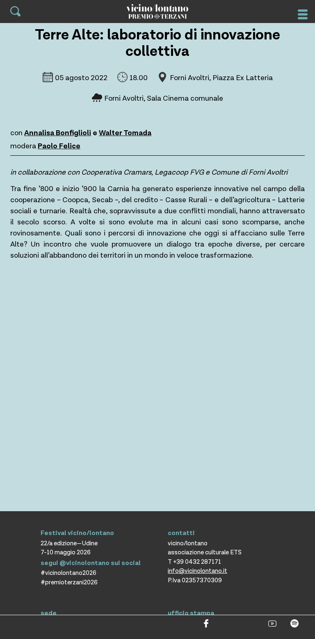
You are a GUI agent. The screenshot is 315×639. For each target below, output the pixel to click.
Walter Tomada (125, 133)
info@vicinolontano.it (197, 571)
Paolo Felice (59, 146)
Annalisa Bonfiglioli (57, 133)
